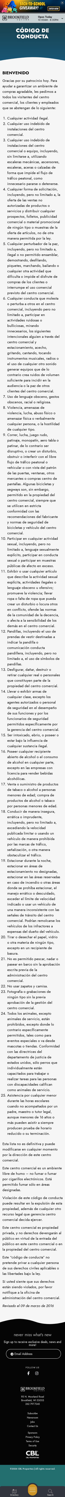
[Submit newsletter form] (55, 1353)
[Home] (16, 18)
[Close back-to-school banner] (62, 2)
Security (33, 1445)
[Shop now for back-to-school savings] (53, 8)
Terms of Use (32, 1441)
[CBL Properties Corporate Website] (32, 1454)
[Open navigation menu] (33, 1490)
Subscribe (33, 1413)
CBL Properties (26, 1468)
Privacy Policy (33, 1437)
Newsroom (32, 1417)
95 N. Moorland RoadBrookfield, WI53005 (32, 1398)
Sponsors (32, 1433)
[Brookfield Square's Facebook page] (29, 1372)
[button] (50, 18)
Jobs (32, 1422)
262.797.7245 (32, 1404)
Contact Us (32, 1426)
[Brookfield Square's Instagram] (37, 1372)
